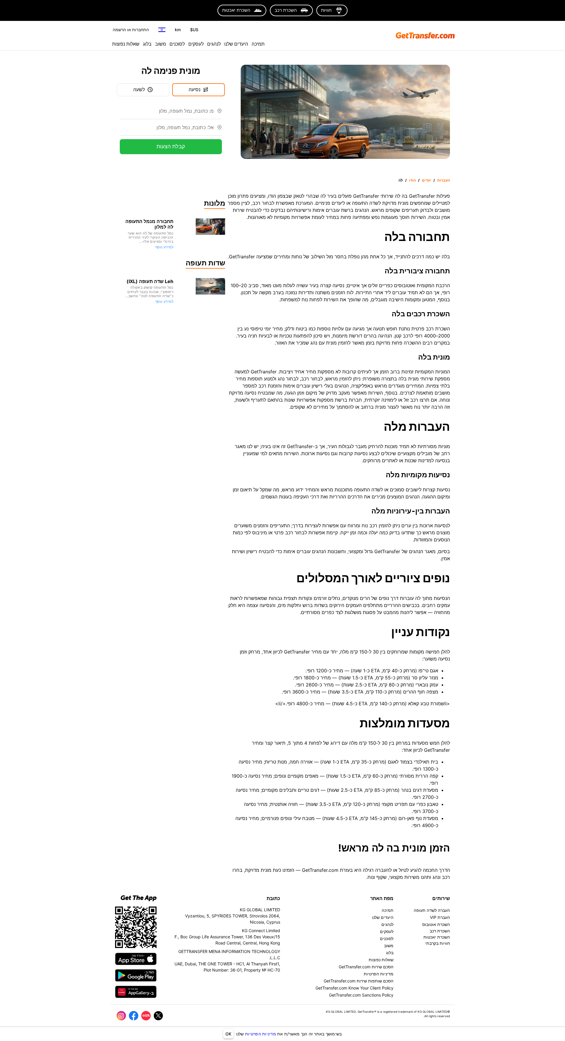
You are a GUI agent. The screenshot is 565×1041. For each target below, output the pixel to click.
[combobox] (167, 113)
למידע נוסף (164, 247)
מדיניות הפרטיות (260, 1033)
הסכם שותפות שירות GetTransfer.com (358, 980)
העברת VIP (440, 917)
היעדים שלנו (236, 44)
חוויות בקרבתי (437, 943)
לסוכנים (177, 44)
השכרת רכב (440, 930)
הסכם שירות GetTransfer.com (366, 966)
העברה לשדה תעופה (432, 910)
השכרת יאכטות (436, 936)
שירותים (441, 898)
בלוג (147, 44)
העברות (443, 180)
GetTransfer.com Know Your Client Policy (354, 987)
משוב (160, 44)
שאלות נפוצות (125, 44)
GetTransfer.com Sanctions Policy (361, 994)
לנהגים (214, 44)
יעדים (426, 180)
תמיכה (258, 44)
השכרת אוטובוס (436, 924)
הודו (412, 180)
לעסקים (196, 44)
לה (400, 180)
